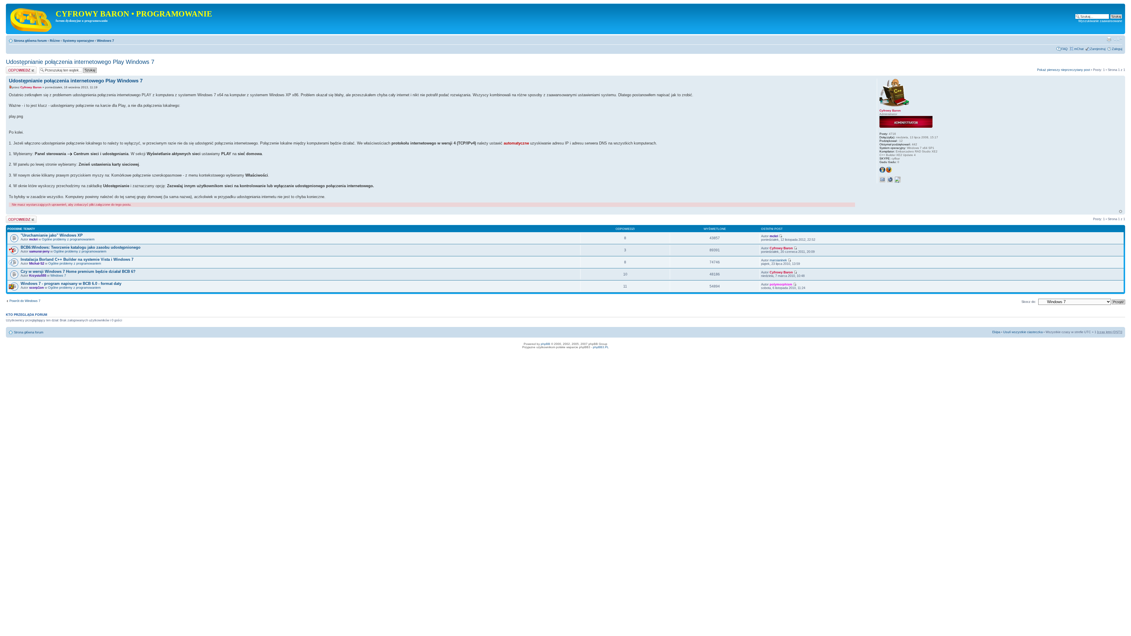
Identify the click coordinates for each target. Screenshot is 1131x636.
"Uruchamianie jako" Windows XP (52, 235)
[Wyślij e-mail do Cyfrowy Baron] (882, 179)
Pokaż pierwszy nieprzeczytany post (1063, 70)
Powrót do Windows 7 (24, 301)
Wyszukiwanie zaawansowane (1100, 21)
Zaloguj (1117, 49)
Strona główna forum (30, 40)
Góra (1120, 211)
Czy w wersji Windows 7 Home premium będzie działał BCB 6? (78, 271)
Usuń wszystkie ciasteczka (1023, 332)
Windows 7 (105, 40)
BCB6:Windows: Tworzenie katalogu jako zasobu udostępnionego (80, 247)
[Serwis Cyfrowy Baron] (31, 19)
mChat (1079, 49)
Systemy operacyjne (78, 40)
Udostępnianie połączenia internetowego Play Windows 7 (80, 62)
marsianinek (778, 260)
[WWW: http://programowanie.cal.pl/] (890, 179)
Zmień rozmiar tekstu (1118, 39)
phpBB (545, 344)
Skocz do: (1028, 301)
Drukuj (1109, 39)
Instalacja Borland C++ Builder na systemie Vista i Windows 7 (77, 259)
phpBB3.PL (601, 347)
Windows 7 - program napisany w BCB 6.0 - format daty (71, 283)
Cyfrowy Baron (31, 87)
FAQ (1064, 49)
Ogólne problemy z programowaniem (68, 239)
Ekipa (996, 332)
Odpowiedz (14, 68)
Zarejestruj (1097, 49)
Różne (55, 40)
